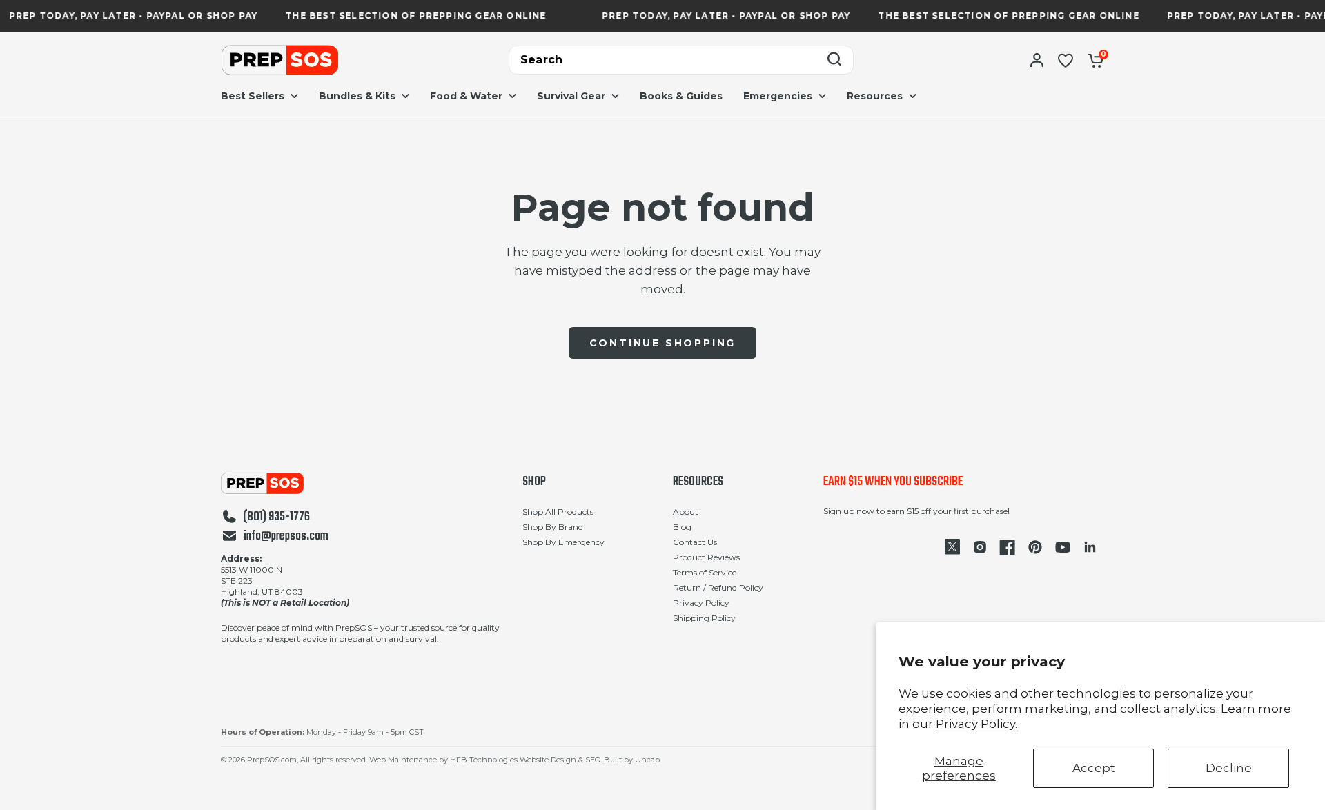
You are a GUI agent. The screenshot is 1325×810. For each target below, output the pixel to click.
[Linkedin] (1090, 547)
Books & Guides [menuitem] (681, 96)
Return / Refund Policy (718, 587)
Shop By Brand (552, 527)
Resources (698, 482)
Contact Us (695, 542)
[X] (952, 547)
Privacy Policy (701, 602)
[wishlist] (1065, 60)
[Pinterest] (1035, 547)
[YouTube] (1063, 547)
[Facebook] (1007, 547)
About (685, 511)
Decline (1229, 768)
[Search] (834, 60)
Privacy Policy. (976, 724)
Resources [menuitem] (875, 96)
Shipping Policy (704, 618)
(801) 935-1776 (276, 517)
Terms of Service (704, 572)
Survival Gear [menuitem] (571, 96)
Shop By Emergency (563, 542)
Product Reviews (706, 557)
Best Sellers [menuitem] (252, 96)
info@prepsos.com (286, 536)
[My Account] (1036, 60)
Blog (682, 527)
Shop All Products (557, 511)
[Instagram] (980, 547)
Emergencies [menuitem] (777, 96)
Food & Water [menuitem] (466, 96)
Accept (1093, 768)
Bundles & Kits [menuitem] (357, 96)
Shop (534, 482)
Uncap (647, 759)
